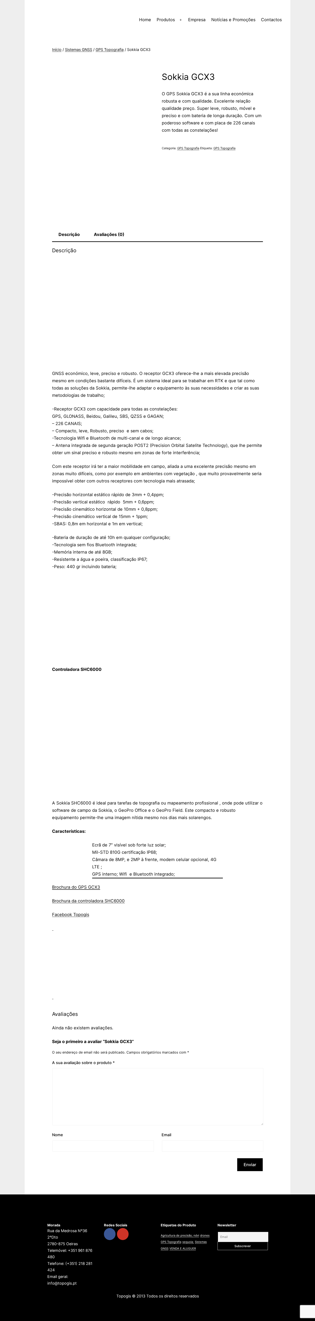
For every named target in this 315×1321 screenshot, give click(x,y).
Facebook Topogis (70, 914)
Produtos (166, 19)
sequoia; (188, 1241)
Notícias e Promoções (233, 19)
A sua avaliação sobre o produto (83, 1062)
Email (166, 1135)
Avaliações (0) (109, 234)
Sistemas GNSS (78, 49)
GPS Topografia (110, 49)
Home (145, 19)
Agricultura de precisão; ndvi (180, 1235)
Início (57, 49)
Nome (57, 1135)
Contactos (271, 19)
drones (205, 1235)
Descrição (69, 234)
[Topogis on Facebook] (110, 1234)
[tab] (69, 234)
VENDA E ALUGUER (183, 1248)
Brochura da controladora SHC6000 (88, 900)
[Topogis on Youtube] (123, 1234)
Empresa (197, 19)
